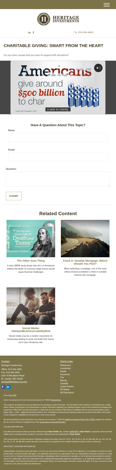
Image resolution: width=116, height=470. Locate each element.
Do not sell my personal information (52, 422)
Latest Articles (67, 386)
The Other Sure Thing (31, 260)
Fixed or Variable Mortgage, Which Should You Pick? (85, 262)
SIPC (77, 431)
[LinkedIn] (29, 32)
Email (11, 149)
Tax (62, 377)
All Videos (65, 389)
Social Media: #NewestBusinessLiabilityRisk (30, 330)
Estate (63, 371)
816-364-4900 (85, 32)
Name (11, 130)
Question (11, 169)
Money (63, 380)
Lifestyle (64, 383)
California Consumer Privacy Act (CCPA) (80, 419)
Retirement (65, 365)
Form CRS (12, 395)
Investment (65, 368)
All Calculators (67, 392)
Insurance (65, 374)
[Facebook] (33, 32)
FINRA (71, 431)
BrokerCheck (56, 400)
